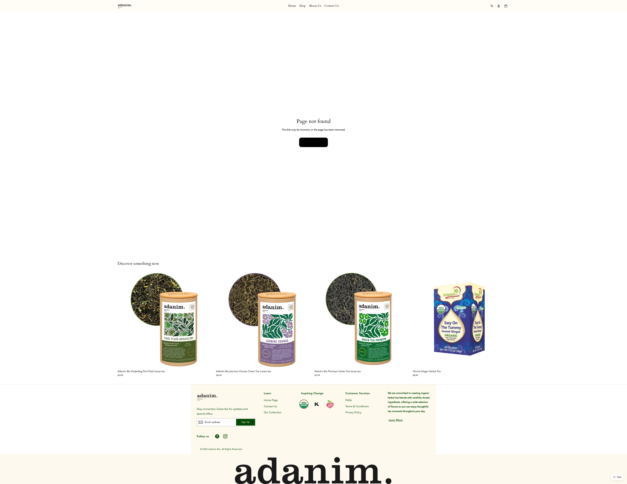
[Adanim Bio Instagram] (225, 436)
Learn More (396, 420)
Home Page (271, 400)
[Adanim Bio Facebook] (217, 436)
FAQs (348, 400)
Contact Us (270, 406)
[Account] (498, 5)
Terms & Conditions (357, 406)
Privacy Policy (353, 412)
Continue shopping (313, 142)
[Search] (491, 5)
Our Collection (272, 412)
